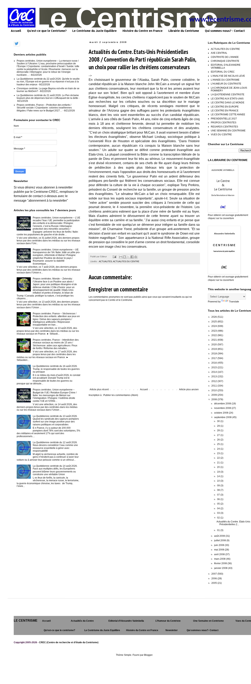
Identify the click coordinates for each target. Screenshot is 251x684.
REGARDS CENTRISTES (224, 126)
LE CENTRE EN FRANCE (224, 110)
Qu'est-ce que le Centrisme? (46, 30)
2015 (214, 367)
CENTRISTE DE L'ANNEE (225, 57)
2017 (214, 358)
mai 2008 (219, 549)
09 (218, 485)
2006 (214, 578)
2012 (214, 381)
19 (218, 471)
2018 (214, 353)
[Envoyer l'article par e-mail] (114, 256)
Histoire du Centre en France (143, 30)
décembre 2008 (223, 403)
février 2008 (220, 563)
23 (218, 453)
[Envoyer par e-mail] (121, 257)
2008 (214, 399)
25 (218, 444)
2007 (214, 573)
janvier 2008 (221, 568)
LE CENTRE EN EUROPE (225, 106)
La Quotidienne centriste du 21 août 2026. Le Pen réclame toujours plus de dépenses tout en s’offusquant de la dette (48, 96)
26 (218, 439)
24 (218, 449)
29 (218, 426)
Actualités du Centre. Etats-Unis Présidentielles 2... (233, 523)
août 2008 (220, 536)
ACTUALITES (105, 261)
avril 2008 (219, 554)
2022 (214, 335)
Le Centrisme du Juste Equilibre (94, 30)
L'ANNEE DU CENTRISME (225, 79)
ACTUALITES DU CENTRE (126, 261)
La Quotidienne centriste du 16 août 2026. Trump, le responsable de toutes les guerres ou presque (56, 369)
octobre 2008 (221, 412)
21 (218, 462)
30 (218, 421)
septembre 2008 (223, 417)
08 (218, 490)
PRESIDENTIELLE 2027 (224, 118)
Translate (234, 301)
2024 (214, 326)
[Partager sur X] (128, 257)
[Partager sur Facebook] (132, 257)
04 (218, 508)
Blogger (148, 655)
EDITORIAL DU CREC (223, 71)
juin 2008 (219, 545)
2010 (214, 390)
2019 (214, 349)
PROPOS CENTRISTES (223, 122)
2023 (214, 330)
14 (218, 476)
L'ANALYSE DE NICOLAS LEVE (228, 76)
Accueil (16, 30)
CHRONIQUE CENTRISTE (225, 61)
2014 (214, 372)
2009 (214, 395)
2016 (214, 362)
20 (218, 467)
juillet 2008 (220, 540)
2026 (214, 317)
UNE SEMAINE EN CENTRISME (228, 130)
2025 (214, 321)
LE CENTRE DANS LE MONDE (227, 102)
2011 (214, 385)
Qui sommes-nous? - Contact (225, 30)
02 (218, 517)
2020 (214, 344)
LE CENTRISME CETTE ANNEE (228, 114)
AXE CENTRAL (219, 53)
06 (218, 499)
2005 (214, 583)
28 (218, 430)
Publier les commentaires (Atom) (120, 395)
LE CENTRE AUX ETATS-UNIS (227, 98)
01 (218, 530)
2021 (214, 339)
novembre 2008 (223, 408)
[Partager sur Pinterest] (136, 257)
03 (218, 513)
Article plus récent (99, 389)
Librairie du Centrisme (183, 30)
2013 (214, 376)
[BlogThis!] (124, 257)
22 (218, 458)
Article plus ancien (189, 389)
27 (218, 435)
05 (218, 503)
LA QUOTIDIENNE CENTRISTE (227, 94)
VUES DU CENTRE (221, 134)
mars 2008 (220, 559)
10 (218, 480)
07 (218, 494)
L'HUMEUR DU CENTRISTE (226, 83)
